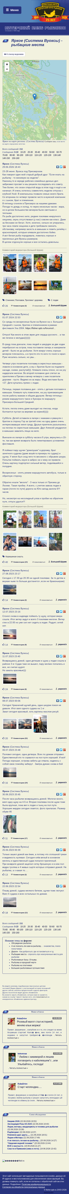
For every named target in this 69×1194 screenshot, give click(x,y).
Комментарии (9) (20, 645)
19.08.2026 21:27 (32, 1146)
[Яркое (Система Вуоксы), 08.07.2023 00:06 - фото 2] (25, 725)
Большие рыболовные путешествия (27, 968)
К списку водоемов (15, 54)
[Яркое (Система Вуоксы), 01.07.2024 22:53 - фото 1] (10, 521)
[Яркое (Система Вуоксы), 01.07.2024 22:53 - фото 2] (25, 521)
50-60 (51, 152)
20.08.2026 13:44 (42, 1143)
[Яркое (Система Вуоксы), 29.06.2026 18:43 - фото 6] (25, 287)
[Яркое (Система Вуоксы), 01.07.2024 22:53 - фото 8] (55, 543)
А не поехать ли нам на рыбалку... (26, 946)
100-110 (28, 155)
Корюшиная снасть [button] (14, 556)
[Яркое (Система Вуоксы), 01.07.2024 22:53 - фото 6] (25, 543)
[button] (35, 96)
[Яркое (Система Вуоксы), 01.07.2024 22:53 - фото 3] (40, 521)
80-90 (12, 155)
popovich (62, 600)
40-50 (44, 152)
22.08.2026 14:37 (27, 1132)
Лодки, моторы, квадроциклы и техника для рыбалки (32, 1127)
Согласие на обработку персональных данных (23, 1187)
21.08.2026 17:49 (31, 1138)
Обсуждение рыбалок (21, 943)
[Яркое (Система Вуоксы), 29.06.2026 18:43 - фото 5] (10, 287)
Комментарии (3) (20, 306)
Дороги (14, 951)
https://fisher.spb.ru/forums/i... (40, 328)
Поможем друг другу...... (18, 1135)
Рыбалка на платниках (21, 965)
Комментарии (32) (20, 738)
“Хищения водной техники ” (20, 1143)
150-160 (15, 158)
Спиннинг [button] (10, 300)
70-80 (5, 155)
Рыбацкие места (18, 954)
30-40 (37, 152)
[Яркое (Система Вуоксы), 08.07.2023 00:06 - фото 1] (10, 725)
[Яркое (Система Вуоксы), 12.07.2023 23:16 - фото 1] (9, 635)
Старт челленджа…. (30, 1087)
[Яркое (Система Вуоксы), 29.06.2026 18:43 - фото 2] (25, 264)
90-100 (20, 155)
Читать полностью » (18, 1068)
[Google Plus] (64, 166)
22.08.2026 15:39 (15, 1129)
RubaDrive (22, 1018)
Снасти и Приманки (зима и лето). (23, 1149)
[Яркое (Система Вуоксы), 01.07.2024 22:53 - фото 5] (10, 543)
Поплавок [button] (19, 300)
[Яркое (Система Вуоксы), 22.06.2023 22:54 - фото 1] (9, 904)
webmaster (49, 1192)
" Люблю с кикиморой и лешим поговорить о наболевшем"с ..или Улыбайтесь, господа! (38, 1060)
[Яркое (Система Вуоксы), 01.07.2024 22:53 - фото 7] (40, 543)
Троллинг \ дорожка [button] (34, 300)
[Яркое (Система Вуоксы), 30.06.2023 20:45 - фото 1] (9, 825)
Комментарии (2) (20, 600)
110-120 (38, 155)
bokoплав (22, 1054)
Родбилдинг (13, 1132)
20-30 (30, 152)
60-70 (59, 152)
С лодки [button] (54, 300)
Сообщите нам (50, 141)
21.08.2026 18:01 (39, 1135)
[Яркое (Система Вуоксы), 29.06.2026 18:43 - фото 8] (55, 287)
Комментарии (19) (20, 783)
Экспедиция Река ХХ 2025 (19, 1124)
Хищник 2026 (13, 1121)
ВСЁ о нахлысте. (15, 1146)
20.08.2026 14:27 (48, 1140)
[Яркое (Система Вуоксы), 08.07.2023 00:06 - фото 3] (40, 725)
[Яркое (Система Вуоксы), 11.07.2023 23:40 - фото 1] (9, 680)
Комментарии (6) (20, 689)
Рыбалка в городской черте (23, 962)
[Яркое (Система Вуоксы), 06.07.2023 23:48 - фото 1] (9, 774)
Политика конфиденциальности (36, 1184)
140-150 (6, 158)
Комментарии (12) (20, 913)
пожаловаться (39, 306)
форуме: (28, 941)
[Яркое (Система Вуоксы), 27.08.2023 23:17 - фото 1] (9, 591)
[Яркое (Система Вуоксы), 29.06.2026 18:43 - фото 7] (40, 287)
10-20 (23, 152)
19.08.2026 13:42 (48, 1149)
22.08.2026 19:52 (28, 1121)
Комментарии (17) (20, 838)
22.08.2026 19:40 (40, 1124)
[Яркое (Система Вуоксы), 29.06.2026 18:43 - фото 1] (10, 264)
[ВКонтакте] (57, 166)
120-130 (47, 155)
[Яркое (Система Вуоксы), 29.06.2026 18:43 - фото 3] (40, 264)
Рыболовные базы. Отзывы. (24, 960)
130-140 (57, 155)
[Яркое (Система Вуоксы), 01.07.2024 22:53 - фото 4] (55, 521)
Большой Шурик (59, 305)
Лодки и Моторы (15, 1138)
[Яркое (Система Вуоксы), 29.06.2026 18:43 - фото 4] (55, 264)
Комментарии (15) (20, 562)
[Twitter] (61, 166)
